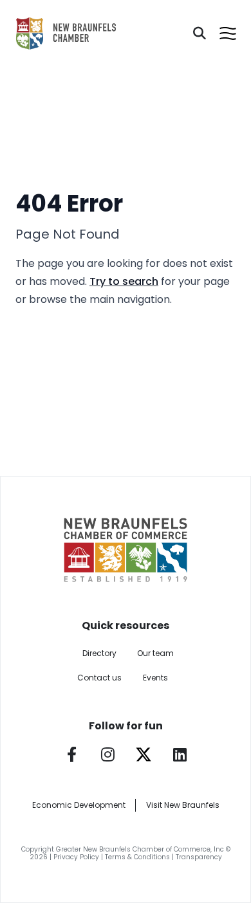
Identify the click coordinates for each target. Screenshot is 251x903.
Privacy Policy (76, 857)
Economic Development (79, 804)
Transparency (199, 857)
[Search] (199, 33)
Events (155, 677)
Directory (99, 653)
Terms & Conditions (137, 857)
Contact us (99, 677)
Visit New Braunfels (182, 804)
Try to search (123, 281)
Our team (155, 653)
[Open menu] (228, 33)
